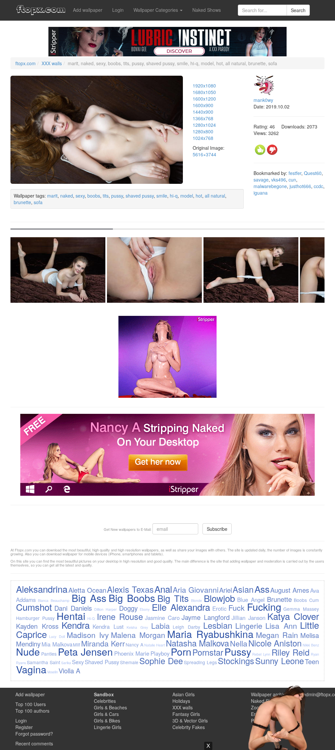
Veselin (52, 671)
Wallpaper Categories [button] (156, 10)
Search (298, 10)
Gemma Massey (301, 609)
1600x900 (203, 105)
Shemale (129, 662)
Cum (314, 600)
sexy (80, 195)
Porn (181, 651)
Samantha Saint (43, 662)
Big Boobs (132, 598)
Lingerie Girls (107, 727)
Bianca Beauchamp (53, 600)
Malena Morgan (138, 634)
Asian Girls (183, 694)
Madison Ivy (88, 634)
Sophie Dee (161, 660)
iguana (261, 192)
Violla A (69, 670)
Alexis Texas (130, 589)
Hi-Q (91, 618)
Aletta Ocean (87, 590)
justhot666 (300, 186)
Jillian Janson (248, 618)
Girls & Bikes (107, 720)
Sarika (66, 662)
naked (66, 195)
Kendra (76, 624)
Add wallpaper (87, 10)
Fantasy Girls (186, 714)
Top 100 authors (32, 710)
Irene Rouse (120, 616)
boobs (93, 195)
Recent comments (34, 743)
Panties (49, 653)
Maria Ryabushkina (210, 634)
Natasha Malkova (197, 643)
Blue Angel (251, 600)
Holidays (181, 701)
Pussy (237, 651)
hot (199, 195)
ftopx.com (25, 63)
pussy (117, 195)
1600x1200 (204, 98)
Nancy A (134, 644)
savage (261, 179)
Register (24, 727)
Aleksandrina (41, 588)
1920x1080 (204, 85)
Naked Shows (206, 10)
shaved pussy (140, 195)
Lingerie (248, 625)
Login (118, 10)
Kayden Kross (37, 626)
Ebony (145, 609)
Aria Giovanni (195, 589)
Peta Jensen (85, 651)
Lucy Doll (57, 636)
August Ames (289, 590)
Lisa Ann (281, 625)
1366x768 (203, 118)
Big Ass (89, 598)
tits (106, 195)
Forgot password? (34, 733)
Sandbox (104, 694)
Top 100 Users (30, 704)
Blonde (196, 600)
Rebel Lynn (261, 654)
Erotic (219, 608)
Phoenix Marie (132, 653)
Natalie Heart (154, 645)
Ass (262, 588)
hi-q (174, 195)
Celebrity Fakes (188, 727)
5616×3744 (204, 154)
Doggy (128, 608)
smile (161, 195)
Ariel (225, 590)
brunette (22, 202)
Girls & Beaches (110, 707)
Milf (76, 644)
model (186, 195)
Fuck (236, 607)
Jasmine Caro (162, 618)
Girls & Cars (106, 714)
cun (292, 179)
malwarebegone (270, 186)
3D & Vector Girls (190, 720)
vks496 (278, 179)
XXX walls (52, 63)
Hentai (71, 616)
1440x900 (203, 111)
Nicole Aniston (275, 643)
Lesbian (217, 625)
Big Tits (173, 598)
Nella (238, 643)
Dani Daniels (73, 608)
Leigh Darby (186, 627)
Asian (243, 589)
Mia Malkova (57, 644)
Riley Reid (291, 652)
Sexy (78, 662)
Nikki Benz (311, 645)
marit (52, 195)
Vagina (31, 669)
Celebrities (105, 701)
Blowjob (219, 598)
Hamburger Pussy (35, 618)
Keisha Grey (137, 627)
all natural (215, 195)
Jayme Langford (206, 617)
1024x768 (203, 138)
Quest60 (313, 173)
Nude (28, 651)
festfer (295, 173)
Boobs (300, 600)
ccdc (318, 186)
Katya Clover (293, 616)
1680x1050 (204, 92)
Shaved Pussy (102, 662)
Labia (160, 625)
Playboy (159, 653)
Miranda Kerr (103, 643)
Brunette (279, 599)
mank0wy (263, 100)
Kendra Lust (108, 626)
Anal (163, 588)
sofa (38, 202)
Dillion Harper (105, 609)
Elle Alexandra (181, 606)
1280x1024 (204, 125)
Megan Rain (277, 634)
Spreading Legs (200, 662)
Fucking (264, 607)
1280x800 (203, 131)
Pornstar (207, 652)
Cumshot (34, 606)
